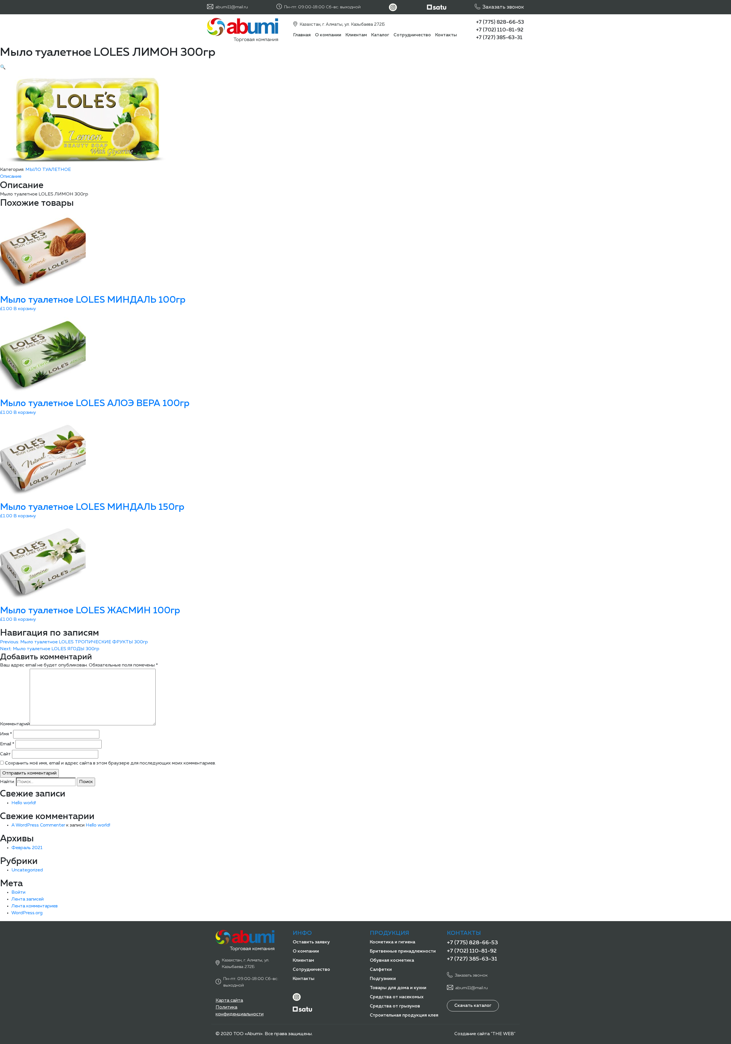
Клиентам (356, 35)
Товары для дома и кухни (398, 988)
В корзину (24, 309)
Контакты (446, 35)
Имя (6, 734)
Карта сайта (229, 1000)
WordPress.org (27, 913)
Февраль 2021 (27, 848)
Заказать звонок (503, 7)
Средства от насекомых (396, 997)
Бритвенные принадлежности (403, 951)
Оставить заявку (311, 942)
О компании (328, 35)
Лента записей (27, 899)
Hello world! (23, 803)
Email (7, 744)
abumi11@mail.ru (232, 7)
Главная (302, 35)
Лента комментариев (34, 906)
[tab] (365, 176)
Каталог (380, 35)
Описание (10, 176)
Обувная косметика (392, 960)
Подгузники (383, 979)
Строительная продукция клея (404, 1015)
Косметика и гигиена (392, 942)
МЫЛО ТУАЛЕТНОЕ (48, 169)
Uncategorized (27, 870)
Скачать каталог (472, 1005)
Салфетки (381, 969)
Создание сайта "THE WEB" (484, 1034)
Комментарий (15, 724)
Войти (18, 892)
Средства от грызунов (395, 1006)
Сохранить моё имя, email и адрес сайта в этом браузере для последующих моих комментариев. (110, 763)
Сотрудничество (412, 35)
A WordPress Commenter (38, 825)
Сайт (5, 754)
